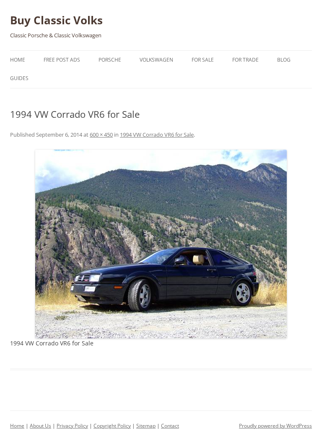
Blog (284, 59)
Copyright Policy (112, 425)
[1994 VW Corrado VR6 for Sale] (161, 244)
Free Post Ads (62, 59)
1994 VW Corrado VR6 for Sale (157, 134)
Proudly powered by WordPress (275, 425)
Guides (19, 78)
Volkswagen (156, 59)
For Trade (245, 59)
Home (17, 59)
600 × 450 (101, 134)
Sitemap (146, 425)
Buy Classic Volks (56, 20)
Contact (170, 425)
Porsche (110, 59)
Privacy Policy (72, 425)
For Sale (203, 59)
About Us (40, 425)
